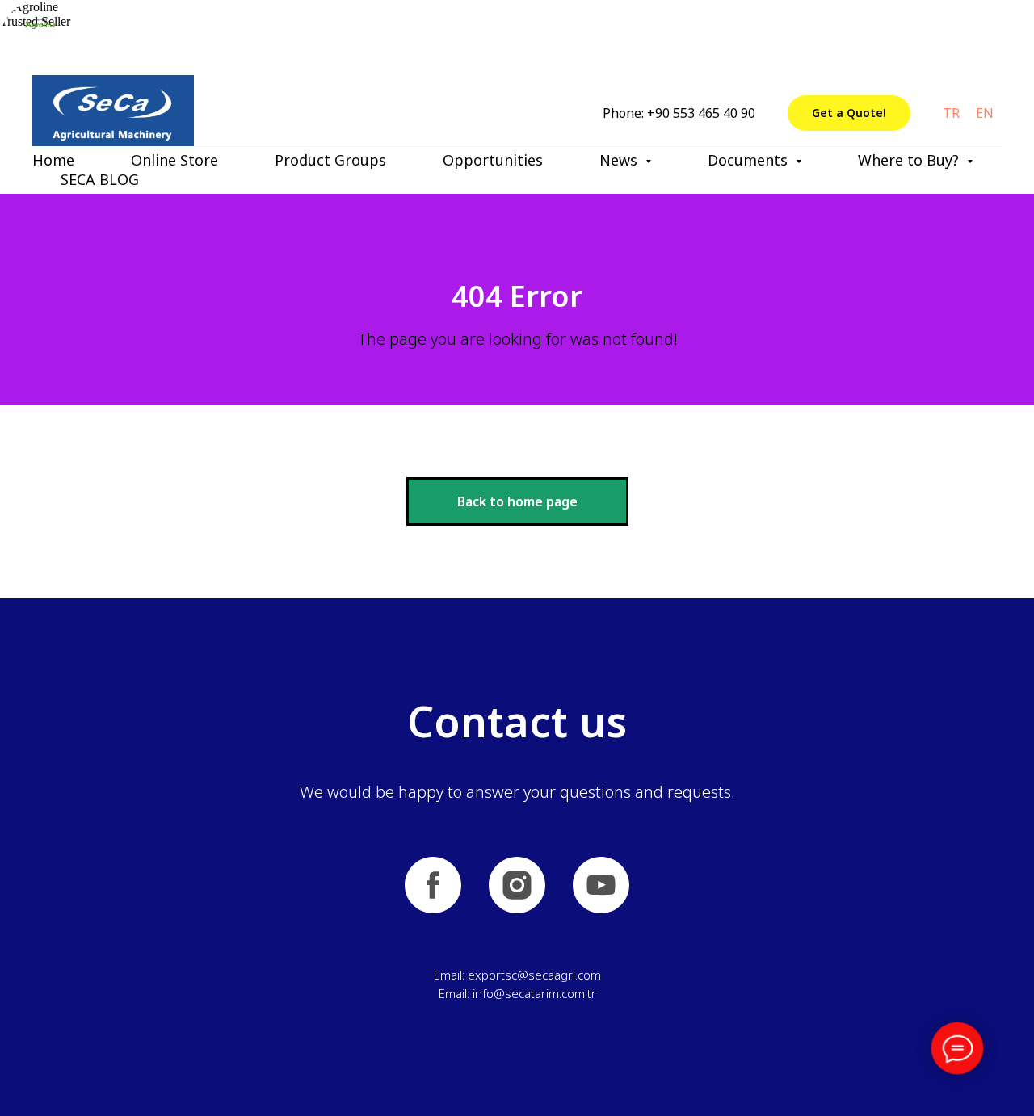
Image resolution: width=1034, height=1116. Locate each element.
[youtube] (601, 885)
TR (951, 113)
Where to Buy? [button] (910, 160)
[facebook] (433, 885)
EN (985, 113)
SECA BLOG (100, 179)
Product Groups (330, 160)
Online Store (174, 160)
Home (53, 160)
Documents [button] (750, 160)
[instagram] (517, 885)
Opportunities (493, 160)
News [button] (620, 160)
